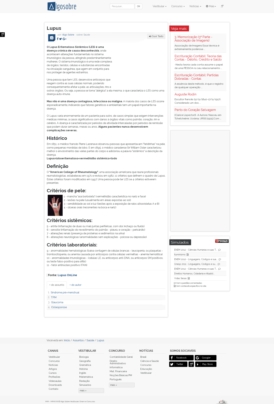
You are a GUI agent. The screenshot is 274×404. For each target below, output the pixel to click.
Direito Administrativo (118, 362)
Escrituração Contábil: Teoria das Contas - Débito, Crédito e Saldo (198, 57)
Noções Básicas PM (121, 375)
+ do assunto (56, 284)
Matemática (86, 376)
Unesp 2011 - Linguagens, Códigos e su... (195, 264)
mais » (83, 390)
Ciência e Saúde (149, 361)
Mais (211, 6)
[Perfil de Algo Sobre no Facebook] (57, 39)
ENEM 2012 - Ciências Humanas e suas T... (195, 250)
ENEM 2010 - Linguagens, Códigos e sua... (196, 259)
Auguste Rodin (185, 94)
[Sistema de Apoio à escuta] (2, 34)
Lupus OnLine (67, 275)
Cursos (52, 373)
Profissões (54, 376)
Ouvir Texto (157, 36)
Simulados (85, 385)
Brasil (143, 357)
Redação (84, 381)
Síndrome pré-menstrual (65, 292)
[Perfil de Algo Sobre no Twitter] (60, 39)
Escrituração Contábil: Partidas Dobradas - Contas (197, 77)
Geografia (85, 361)
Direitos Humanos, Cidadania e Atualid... (194, 273)
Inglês (82, 373)
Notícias (194, 6)
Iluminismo (180, 254)
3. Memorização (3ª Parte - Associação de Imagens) (193, 38)
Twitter (179, 364)
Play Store (207, 364)
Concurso (177, 6)
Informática (116, 367)
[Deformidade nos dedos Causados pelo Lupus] (55, 205)
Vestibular (159, 6)
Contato (53, 389)
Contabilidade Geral (121, 357)
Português (115, 379)
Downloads (55, 385)
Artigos (53, 369)
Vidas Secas (180, 278)
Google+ (206, 357)
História (83, 369)
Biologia (84, 357)
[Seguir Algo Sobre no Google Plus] (64, 39)
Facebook (181, 357)
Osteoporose (59, 307)
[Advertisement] (141, 65)
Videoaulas (55, 381)
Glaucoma (57, 302)
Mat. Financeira (118, 371)
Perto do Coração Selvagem (195, 110)
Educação (146, 369)
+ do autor (75, 284)
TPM (53, 297)
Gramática (85, 365)
